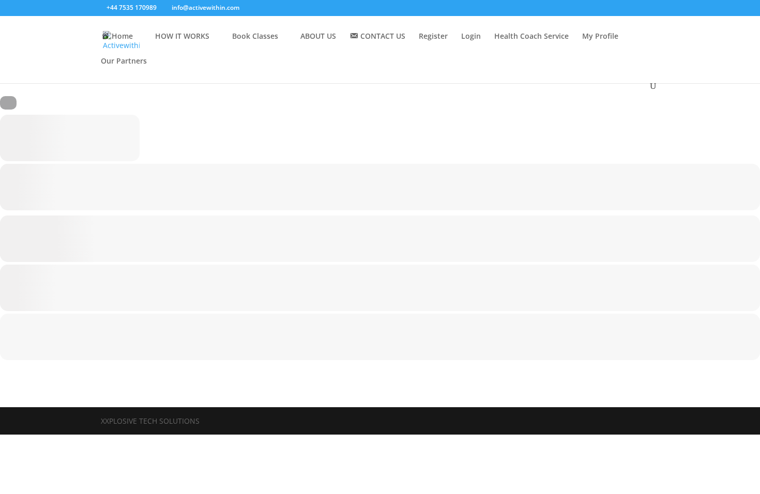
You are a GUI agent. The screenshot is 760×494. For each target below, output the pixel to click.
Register (433, 37)
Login (471, 37)
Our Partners (124, 61)
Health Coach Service (531, 37)
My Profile (600, 37)
